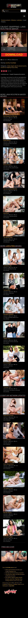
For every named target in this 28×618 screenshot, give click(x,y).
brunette (24, 66)
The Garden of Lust (8, 488)
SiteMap (15, 584)
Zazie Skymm (6, 293)
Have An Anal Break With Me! (10, 189)
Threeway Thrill (7, 387)
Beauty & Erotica (7, 164)
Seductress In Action (8, 415)
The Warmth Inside (7, 237)
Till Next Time (6, 338)
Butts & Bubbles (7, 363)
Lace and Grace (7, 439)
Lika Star (11, 216)
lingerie (12, 66)
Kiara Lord (5, 167)
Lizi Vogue (5, 317)
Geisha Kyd (11, 293)
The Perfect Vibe (7, 265)
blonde (20, 66)
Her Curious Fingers (8, 536)
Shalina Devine (6, 216)
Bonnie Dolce (10, 341)
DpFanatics (7, 145)
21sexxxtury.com (6, 582)
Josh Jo (9, 442)
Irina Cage (14, 268)
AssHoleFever (8, 193)
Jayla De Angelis (15, 167)
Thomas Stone (11, 418)
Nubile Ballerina (6, 140)
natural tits (3, 67)
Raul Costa (9, 119)
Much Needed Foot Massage (10, 116)
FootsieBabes (8, 120)
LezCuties (7, 169)
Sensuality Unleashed (8, 314)
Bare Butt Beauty (7, 512)
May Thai (5, 539)
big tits (16, 66)
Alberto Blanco (11, 467)
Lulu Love (5, 268)
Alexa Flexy (5, 341)
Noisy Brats (6, 213)
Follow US (20, 584)
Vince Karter (14, 143)
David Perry (9, 143)
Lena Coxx (5, 442)
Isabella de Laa (15, 317)
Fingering (8, 67)
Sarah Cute (10, 366)
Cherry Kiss (5, 366)
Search (23, 10)
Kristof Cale (9, 240)
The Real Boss (6, 290)
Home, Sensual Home (8, 464)
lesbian (9, 66)
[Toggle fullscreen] (24, 49)
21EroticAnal (7, 420)
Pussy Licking (14, 67)
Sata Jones (5, 418)
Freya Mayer (13, 63)
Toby (13, 240)
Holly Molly (9, 268)
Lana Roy (8, 63)
